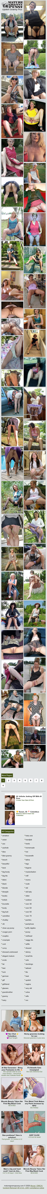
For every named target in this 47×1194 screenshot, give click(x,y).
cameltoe (5, 916)
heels (27, 844)
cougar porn (6, 932)
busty (4, 908)
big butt (4, 912)
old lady (28, 892)
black (4, 884)
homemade (29, 848)
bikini (3, 880)
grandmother (7, 992)
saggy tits (28, 940)
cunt (3, 944)
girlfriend (5, 984)
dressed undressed (9, 952)
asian (4, 840)
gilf (3, 980)
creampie (5, 940)
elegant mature (7, 956)
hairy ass (28, 836)
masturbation (30, 872)
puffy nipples (30, 928)
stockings (28, 964)
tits (26, 972)
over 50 (28, 908)
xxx (26, 1000)
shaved (27, 948)
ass (3, 844)
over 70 (28, 916)
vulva (27, 992)
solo (26, 960)
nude (27, 884)
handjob (28, 840)
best (3, 868)
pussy (27, 932)
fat (2, 964)
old (26, 888)
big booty (5, 872)
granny (4, 996)
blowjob (4, 892)
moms (27, 880)
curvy (4, 948)
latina (27, 860)
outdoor (28, 900)
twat (26, 976)
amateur (5, 836)
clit (3, 924)
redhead (28, 936)
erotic (4, 960)
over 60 (28, 912)
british (4, 900)
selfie (27, 944)
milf (26, 876)
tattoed (27, 968)
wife (26, 996)
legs (26, 864)
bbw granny (6, 856)
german (5, 976)
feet (3, 968)
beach (4, 860)
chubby (4, 920)
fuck (3, 972)
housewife (29, 856)
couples (5, 936)
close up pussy (7, 928)
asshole (5, 848)
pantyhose (29, 924)
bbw (3, 852)
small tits (28, 956)
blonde (4, 888)
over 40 (28, 904)
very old (28, 988)
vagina (27, 984)
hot (26, 852)
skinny (27, 952)
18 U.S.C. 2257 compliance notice (30, 1188)
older (27, 896)
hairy (3, 1000)
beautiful (5, 864)
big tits (4, 876)
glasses (4, 988)
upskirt (27, 980)
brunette (5, 904)
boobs (4, 896)
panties (27, 920)
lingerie (27, 868)
